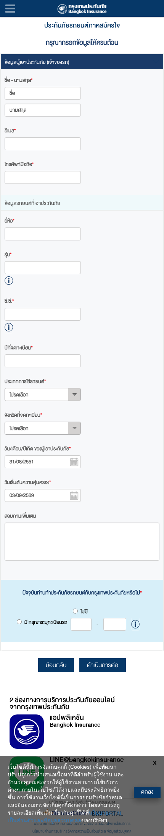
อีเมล (10, 131)
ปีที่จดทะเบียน (18, 348)
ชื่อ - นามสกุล (18, 80)
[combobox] (43, 394)
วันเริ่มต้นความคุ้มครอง (28, 482)
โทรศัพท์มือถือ (19, 164)
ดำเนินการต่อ (102, 665)
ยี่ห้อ (9, 221)
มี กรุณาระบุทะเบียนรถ (61, 622)
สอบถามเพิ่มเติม (20, 516)
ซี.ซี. (9, 301)
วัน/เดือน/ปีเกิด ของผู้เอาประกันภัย (38, 449)
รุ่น (8, 254)
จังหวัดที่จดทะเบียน (23, 415)
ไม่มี (84, 611)
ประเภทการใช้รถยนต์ (25, 381)
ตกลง (147, 792)
